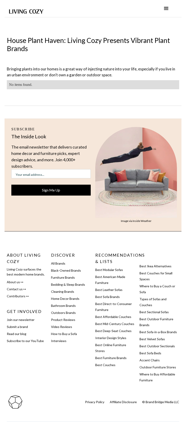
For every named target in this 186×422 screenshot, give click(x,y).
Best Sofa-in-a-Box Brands (158, 332)
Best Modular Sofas (109, 270)
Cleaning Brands (62, 291)
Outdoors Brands (63, 313)
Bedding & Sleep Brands (68, 284)
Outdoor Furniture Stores (158, 367)
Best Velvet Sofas (152, 339)
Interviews (58, 341)
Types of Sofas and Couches (153, 302)
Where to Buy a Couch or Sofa (157, 289)
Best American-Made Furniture (110, 280)
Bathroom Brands (63, 306)
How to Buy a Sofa (64, 334)
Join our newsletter (20, 320)
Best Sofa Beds (150, 353)
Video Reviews (61, 327)
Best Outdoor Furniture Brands (156, 322)
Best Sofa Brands (107, 297)
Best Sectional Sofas (154, 312)
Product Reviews (63, 320)
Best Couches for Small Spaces (156, 276)
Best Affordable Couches (113, 317)
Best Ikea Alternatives (155, 266)
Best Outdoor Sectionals (157, 346)
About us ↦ (15, 282)
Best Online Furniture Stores (110, 348)
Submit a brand (17, 327)
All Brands (58, 263)
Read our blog (16, 334)
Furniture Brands (63, 277)
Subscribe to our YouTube (25, 341)
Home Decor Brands (65, 298)
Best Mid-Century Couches (114, 324)
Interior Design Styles (110, 338)
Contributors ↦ (18, 296)
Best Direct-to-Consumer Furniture (113, 307)
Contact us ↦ (16, 289)
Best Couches (105, 365)
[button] (166, 8)
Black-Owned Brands (66, 270)
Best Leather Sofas (108, 290)
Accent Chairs (150, 360)
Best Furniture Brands (111, 358)
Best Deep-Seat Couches (113, 331)
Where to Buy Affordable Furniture (157, 377)
